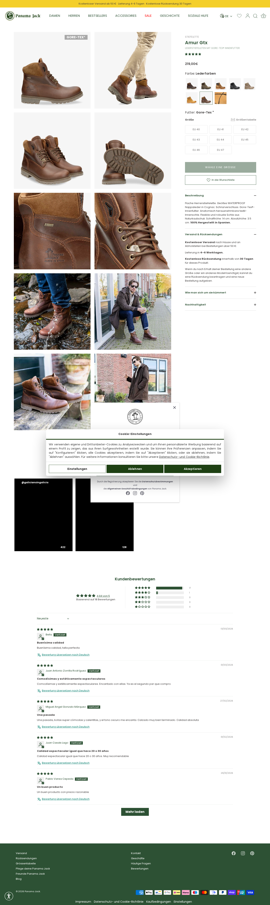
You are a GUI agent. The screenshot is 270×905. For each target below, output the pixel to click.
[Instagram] (135, 493)
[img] (45, 629)
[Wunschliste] (239, 15)
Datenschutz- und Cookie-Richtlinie (184, 457)
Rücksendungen (26, 858)
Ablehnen (135, 469)
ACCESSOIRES (125, 15)
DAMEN (54, 15)
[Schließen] (174, 407)
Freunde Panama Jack (30, 874)
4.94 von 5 (103, 596)
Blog (19, 879)
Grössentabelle (26, 863)
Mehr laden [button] (135, 811)
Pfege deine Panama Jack (33, 868)
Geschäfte (137, 858)
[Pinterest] (142, 493)
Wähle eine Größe (220, 167)
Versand (21, 853)
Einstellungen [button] (183, 902)
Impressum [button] (83, 902)
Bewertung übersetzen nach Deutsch (66, 655)
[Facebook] (128, 493)
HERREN (74, 15)
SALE (148, 15)
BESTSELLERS (97, 15)
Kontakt (136, 853)
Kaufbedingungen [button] (158, 902)
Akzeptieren (193, 469)
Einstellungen (77, 469)
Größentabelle (246, 120)
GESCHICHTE (170, 15)
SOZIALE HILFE (198, 15)
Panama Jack (32, 891)
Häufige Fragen (141, 863)
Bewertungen (139, 868)
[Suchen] (255, 15)
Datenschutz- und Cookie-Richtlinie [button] (118, 902)
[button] (193, 54)
